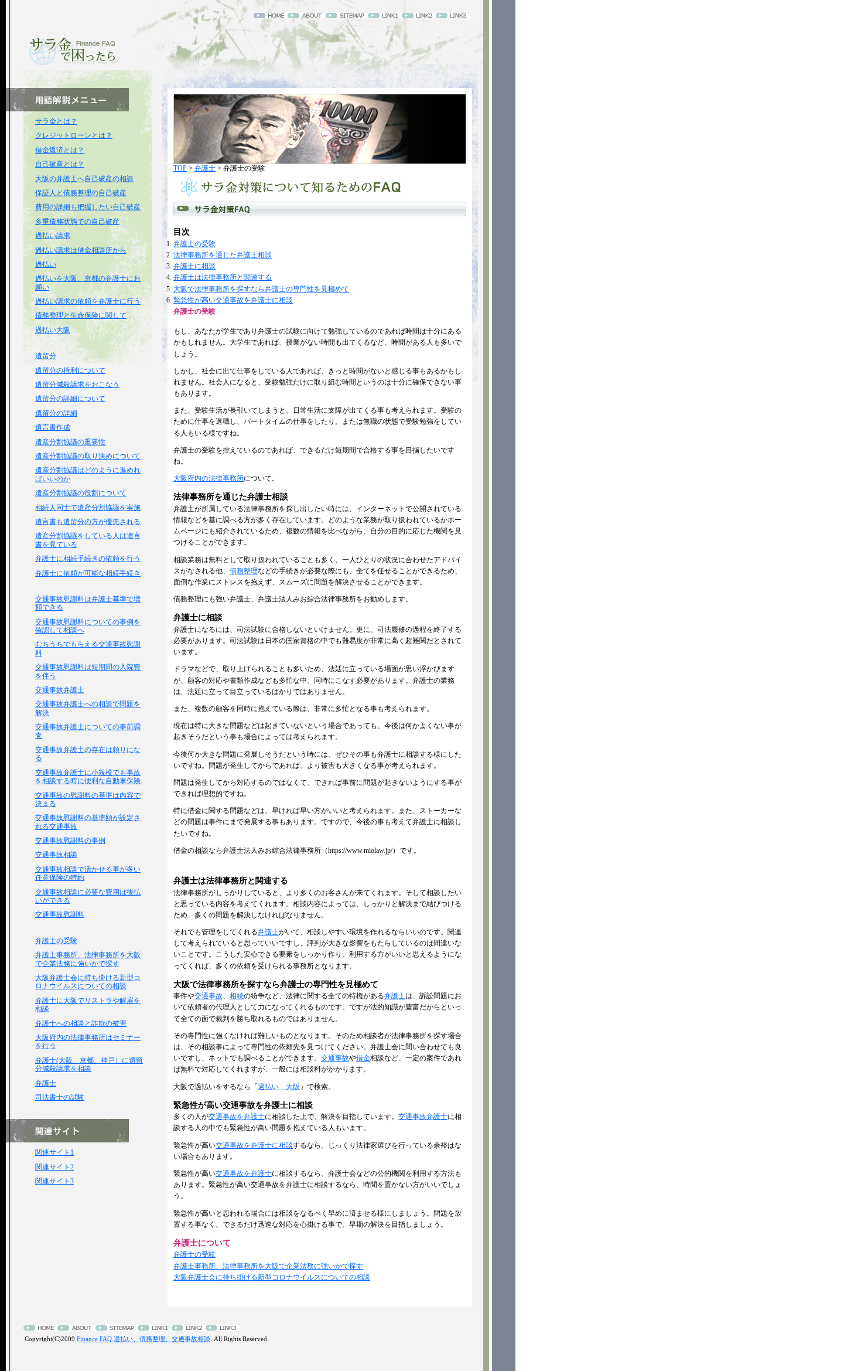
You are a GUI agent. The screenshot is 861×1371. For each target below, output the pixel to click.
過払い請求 (52, 236)
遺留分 (45, 356)
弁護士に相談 (194, 266)
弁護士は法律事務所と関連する (222, 277)
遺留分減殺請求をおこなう (77, 384)
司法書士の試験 (59, 1097)
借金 (363, 1058)
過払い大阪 (52, 330)
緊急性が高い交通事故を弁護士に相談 (233, 300)
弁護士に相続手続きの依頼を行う (88, 558)
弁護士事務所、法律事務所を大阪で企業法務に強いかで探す (268, 1266)
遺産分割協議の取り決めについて (88, 456)
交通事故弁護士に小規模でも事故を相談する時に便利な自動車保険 (88, 776)
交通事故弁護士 (422, 1117)
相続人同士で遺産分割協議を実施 (88, 508)
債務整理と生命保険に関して (81, 315)
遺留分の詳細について (70, 398)
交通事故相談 (56, 855)
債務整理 (244, 571)
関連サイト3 (54, 1181)
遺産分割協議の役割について (81, 493)
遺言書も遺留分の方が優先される (88, 522)
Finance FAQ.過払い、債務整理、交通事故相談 (143, 1338)
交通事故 (208, 996)
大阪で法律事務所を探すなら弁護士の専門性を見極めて (261, 289)
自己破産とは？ (59, 164)
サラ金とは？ (56, 121)
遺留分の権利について (70, 370)
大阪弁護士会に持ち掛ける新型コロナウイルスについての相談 (271, 1277)
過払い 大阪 (279, 1087)
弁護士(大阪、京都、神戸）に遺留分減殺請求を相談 (89, 1064)
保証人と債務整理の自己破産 (81, 193)
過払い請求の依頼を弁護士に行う (88, 301)
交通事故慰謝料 (59, 914)
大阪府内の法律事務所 (208, 478)
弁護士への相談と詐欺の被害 (81, 1023)
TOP (180, 168)
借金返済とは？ (59, 150)
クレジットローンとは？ (73, 135)
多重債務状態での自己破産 (77, 221)
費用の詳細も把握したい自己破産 (88, 207)
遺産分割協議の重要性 (70, 442)
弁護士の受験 (194, 244)
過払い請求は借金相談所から (81, 250)
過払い (45, 264)
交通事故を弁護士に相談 (254, 1145)
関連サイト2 (54, 1167)
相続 (237, 996)
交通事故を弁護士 (237, 1117)
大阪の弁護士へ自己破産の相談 (84, 179)
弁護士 (205, 168)
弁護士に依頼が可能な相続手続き (88, 573)
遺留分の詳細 (56, 413)
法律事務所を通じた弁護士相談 (222, 255)
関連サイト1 (54, 1152)
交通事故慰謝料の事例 (70, 840)
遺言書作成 (52, 427)
